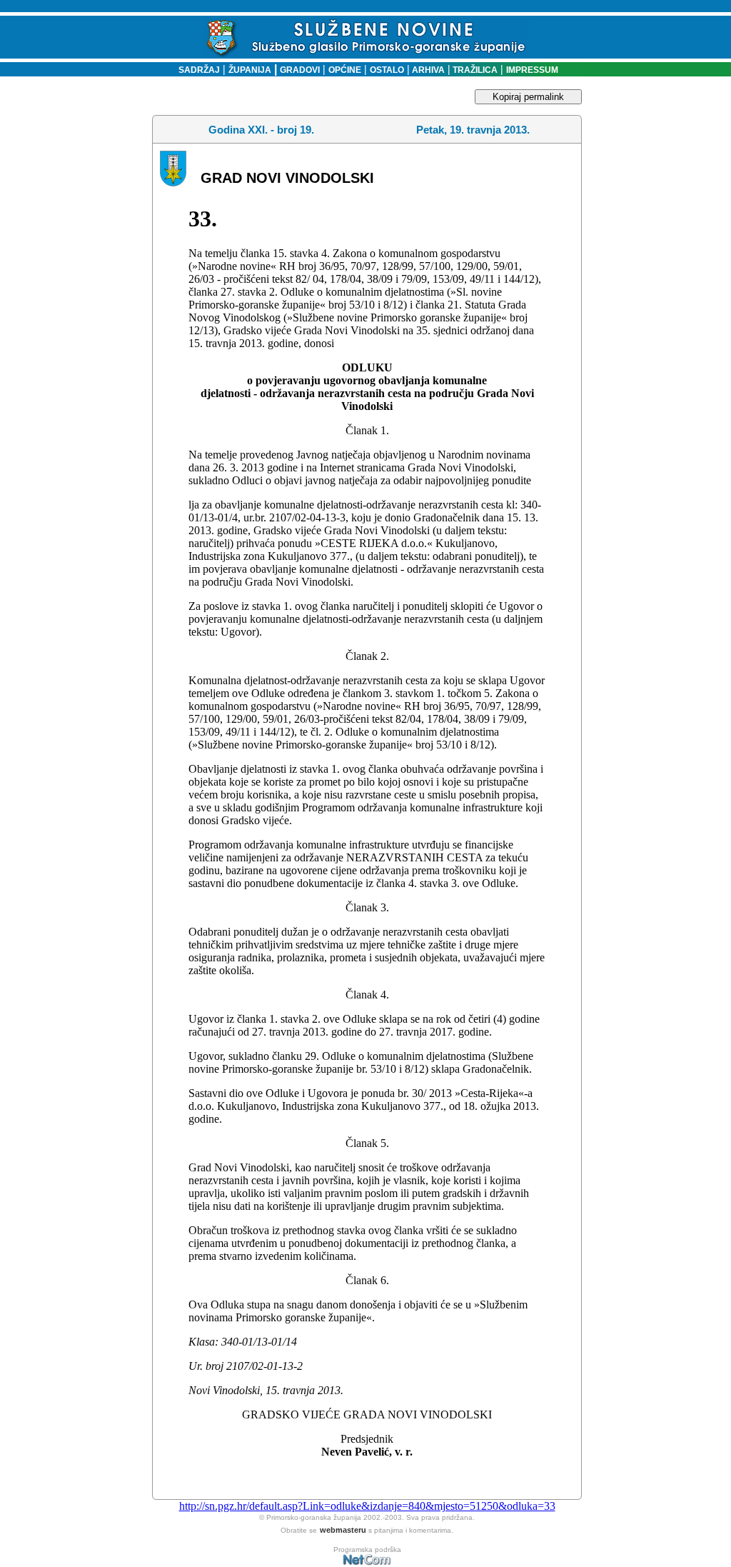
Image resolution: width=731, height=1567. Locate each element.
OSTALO (387, 70)
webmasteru (343, 1530)
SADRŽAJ (196, 70)
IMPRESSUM (532, 70)
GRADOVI (300, 70)
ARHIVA (427, 70)
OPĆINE (344, 70)
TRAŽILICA (474, 70)
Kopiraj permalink (528, 96)
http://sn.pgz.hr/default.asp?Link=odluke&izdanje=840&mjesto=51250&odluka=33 (367, 1506)
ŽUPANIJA (249, 70)
